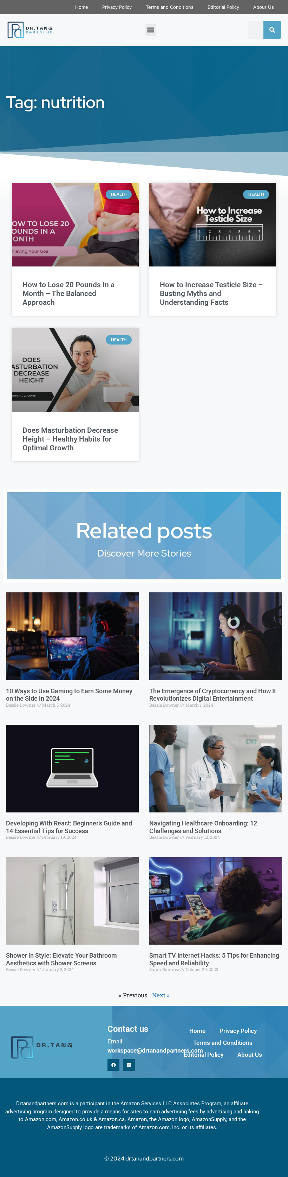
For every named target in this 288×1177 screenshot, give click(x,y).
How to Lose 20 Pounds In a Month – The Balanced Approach (68, 294)
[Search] (272, 30)
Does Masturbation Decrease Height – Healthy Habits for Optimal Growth (70, 439)
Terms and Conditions (170, 7)
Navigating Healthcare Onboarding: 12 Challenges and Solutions (203, 827)
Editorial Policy (223, 7)
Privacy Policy (117, 7)
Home (81, 7)
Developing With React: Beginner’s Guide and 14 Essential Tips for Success (69, 827)
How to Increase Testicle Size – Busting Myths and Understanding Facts (211, 294)
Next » (161, 995)
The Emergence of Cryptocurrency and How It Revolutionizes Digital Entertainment (212, 694)
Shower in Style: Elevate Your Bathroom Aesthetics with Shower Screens (61, 959)
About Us (263, 7)
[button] (150, 30)
